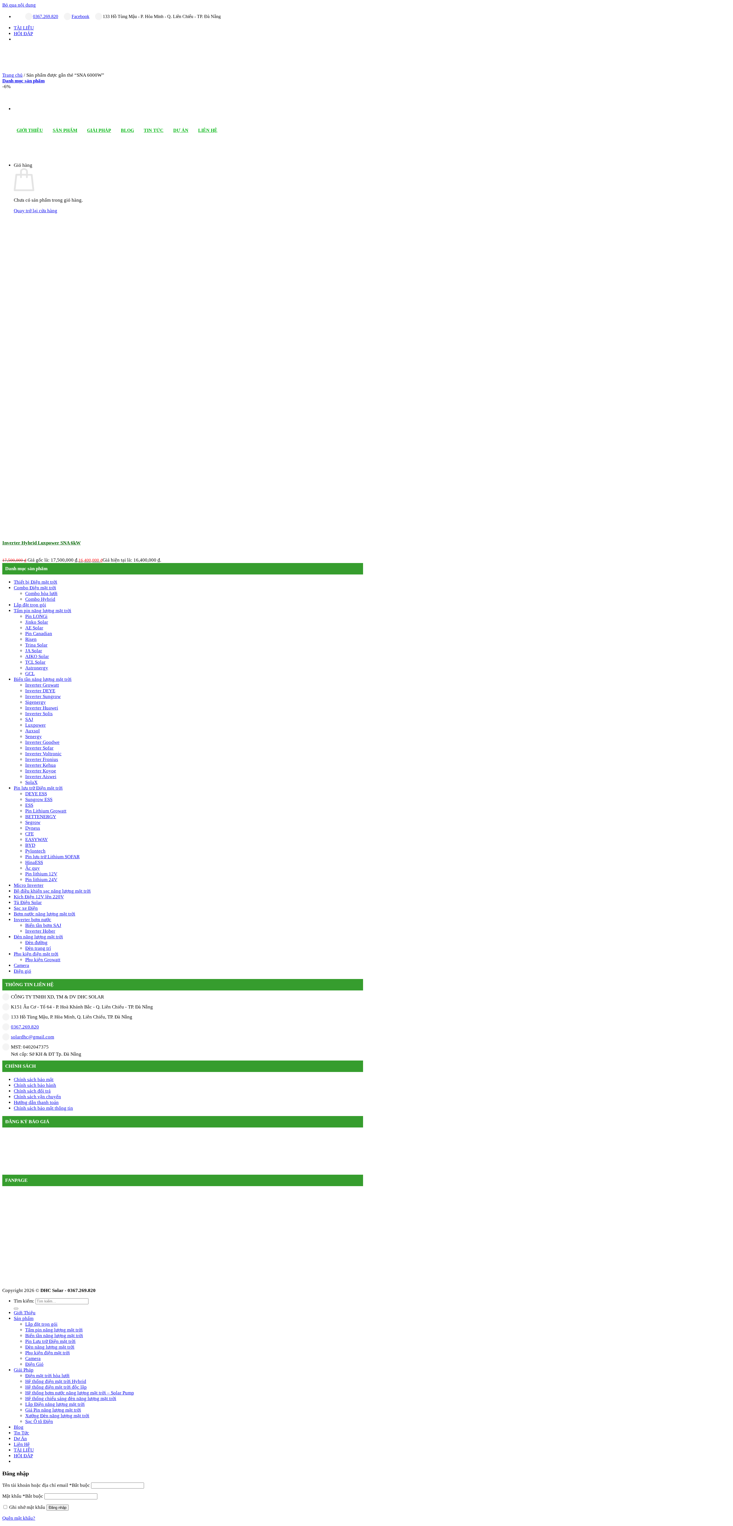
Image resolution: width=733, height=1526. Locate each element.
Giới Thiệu (30, 130)
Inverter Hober (40, 931)
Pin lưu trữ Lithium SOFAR (52, 856)
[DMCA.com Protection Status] (46, 1171)
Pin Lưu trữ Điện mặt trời (50, 1341)
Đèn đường (36, 942)
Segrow (32, 822)
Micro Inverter (29, 885)
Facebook (80, 16)
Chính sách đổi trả (32, 1091)
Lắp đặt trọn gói (30, 605)
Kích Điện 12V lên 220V (39, 896)
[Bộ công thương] (147, 1171)
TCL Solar (35, 662)
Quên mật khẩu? (18, 1518)
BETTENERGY (40, 816)
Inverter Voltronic (43, 753)
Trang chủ (12, 75)
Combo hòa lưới (41, 593)
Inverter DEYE (40, 690)
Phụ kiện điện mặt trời (36, 954)
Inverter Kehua (40, 765)
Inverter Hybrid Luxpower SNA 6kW (41, 543)
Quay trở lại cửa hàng (35, 210)
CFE (29, 834)
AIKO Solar (37, 656)
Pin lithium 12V (41, 874)
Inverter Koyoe (40, 771)
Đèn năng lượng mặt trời (38, 937)
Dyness (32, 828)
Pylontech (35, 851)
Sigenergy (35, 702)
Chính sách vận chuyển (37, 1096)
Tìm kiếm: (24, 1301)
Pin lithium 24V (41, 879)
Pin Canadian (38, 633)
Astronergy (36, 668)
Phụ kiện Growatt (42, 959)
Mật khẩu (22, 1496)
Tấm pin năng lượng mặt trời (42, 610)
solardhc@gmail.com (32, 1037)
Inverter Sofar (39, 748)
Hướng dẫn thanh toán (36, 1102)
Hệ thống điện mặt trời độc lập (56, 1387)
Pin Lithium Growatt (45, 811)
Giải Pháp (99, 130)
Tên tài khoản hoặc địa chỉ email (46, 1485)
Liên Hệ (207, 130)
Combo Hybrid (40, 599)
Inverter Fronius (41, 759)
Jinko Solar (36, 622)
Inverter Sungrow (43, 696)
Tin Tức (153, 130)
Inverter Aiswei (40, 776)
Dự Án (180, 130)
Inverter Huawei (41, 708)
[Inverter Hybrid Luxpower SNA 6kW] (45, 529)
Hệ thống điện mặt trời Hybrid (55, 1381)
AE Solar (34, 628)
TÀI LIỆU (24, 28)
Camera (21, 965)
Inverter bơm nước (32, 919)
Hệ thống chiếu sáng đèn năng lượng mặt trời (70, 1398)
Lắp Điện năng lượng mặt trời (55, 1404)
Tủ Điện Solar (28, 902)
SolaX (31, 782)
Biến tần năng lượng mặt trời (43, 679)
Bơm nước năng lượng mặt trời (44, 914)
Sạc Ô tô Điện (39, 1421)
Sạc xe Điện (26, 908)
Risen (31, 639)
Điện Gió (34, 1364)
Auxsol (32, 731)
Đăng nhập (57, 1507)
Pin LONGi (36, 616)
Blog (127, 130)
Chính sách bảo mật (34, 1079)
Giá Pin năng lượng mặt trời (53, 1410)
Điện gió (22, 971)
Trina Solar (36, 645)
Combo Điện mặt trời (35, 587)
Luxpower (35, 725)
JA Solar (33, 650)
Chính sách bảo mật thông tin (43, 1108)
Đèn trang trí (38, 948)
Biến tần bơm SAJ (43, 925)
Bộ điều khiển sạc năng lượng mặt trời (52, 891)
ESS (29, 805)
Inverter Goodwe (42, 742)
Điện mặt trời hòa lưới (47, 1375)
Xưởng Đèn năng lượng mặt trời (57, 1415)
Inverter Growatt (42, 685)
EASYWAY (36, 839)
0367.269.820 (45, 16)
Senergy (33, 736)
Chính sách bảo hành (35, 1085)
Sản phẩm (65, 130)
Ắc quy (32, 868)
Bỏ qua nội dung (19, 5)
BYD (30, 845)
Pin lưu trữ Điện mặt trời (38, 788)
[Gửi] (16, 1308)
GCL (30, 673)
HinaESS (34, 862)
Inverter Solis (39, 713)
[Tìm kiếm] (16, 152)
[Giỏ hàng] (26, 152)
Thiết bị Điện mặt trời (35, 582)
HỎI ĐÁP (23, 33)
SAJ (29, 719)
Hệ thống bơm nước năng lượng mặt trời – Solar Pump (79, 1393)
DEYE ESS (36, 793)
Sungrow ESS (38, 799)
